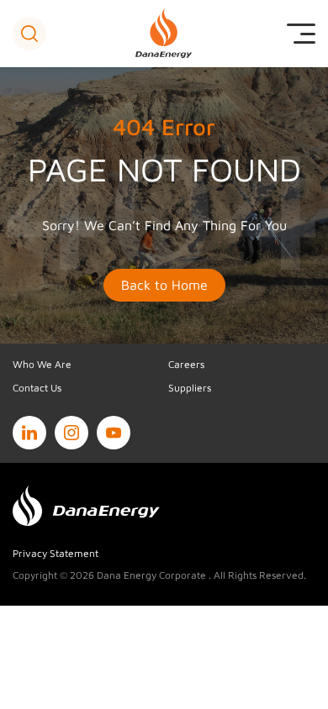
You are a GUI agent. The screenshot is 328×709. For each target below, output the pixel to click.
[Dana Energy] (164, 33)
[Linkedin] (29, 432)
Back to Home (164, 284)
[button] (29, 33)
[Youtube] (113, 432)
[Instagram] (71, 432)
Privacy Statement (55, 553)
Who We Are (42, 364)
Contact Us (37, 387)
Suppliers (189, 387)
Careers (186, 364)
